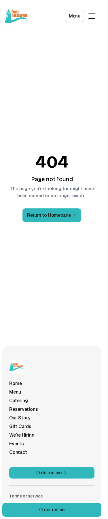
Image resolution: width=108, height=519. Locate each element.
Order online (52, 510)
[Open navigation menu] (92, 16)
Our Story (20, 418)
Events (16, 444)
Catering (18, 401)
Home (15, 383)
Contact (18, 452)
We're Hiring (22, 435)
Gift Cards (20, 426)
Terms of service (26, 496)
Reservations (23, 409)
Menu (74, 16)
